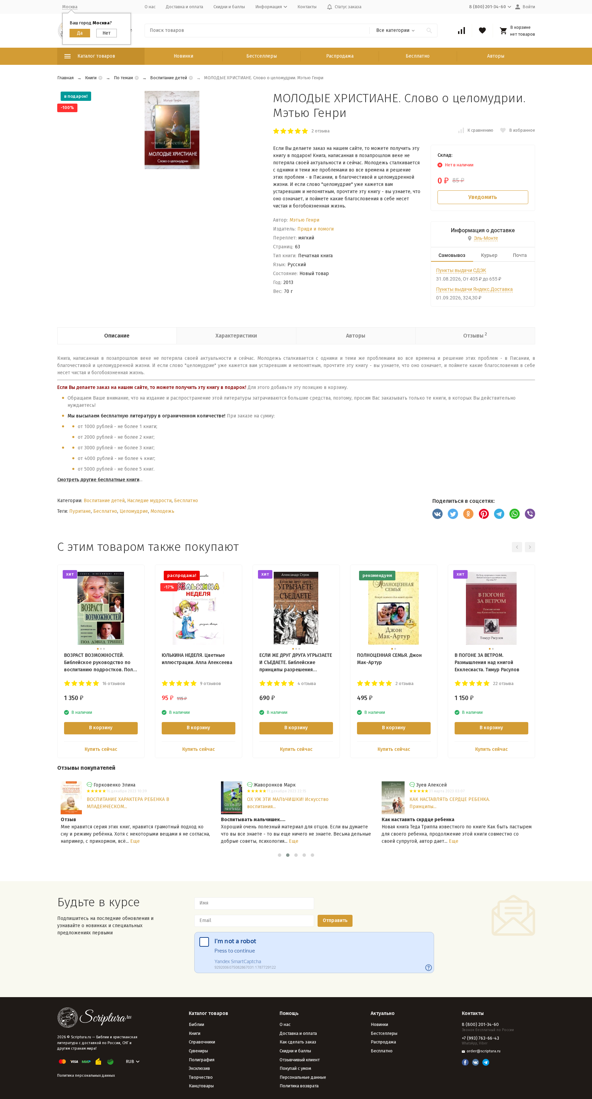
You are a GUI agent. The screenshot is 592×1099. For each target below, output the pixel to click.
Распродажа (340, 56)
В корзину (100, 728)
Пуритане (80, 511)
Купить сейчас (101, 749)
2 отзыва (320, 130)
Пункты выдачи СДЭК (461, 270)
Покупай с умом (295, 1068)
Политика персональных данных (86, 1075)
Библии (196, 1024)
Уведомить (482, 197)
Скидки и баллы (229, 6)
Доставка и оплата (184, 6)
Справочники (202, 1041)
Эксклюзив (199, 1068)
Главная (65, 77)
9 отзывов (210, 683)
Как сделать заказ (298, 1041)
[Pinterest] (484, 514)
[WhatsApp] (514, 514)
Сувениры (198, 1050)
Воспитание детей (168, 77)
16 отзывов (113, 683)
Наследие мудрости (149, 501)
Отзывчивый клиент (300, 1059)
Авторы (495, 56)
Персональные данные (303, 1077)
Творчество (201, 1077)
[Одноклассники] (468, 514)
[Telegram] (499, 514)
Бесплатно (418, 56)
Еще (135, 841)
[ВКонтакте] (437, 514)
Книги (91, 77)
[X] (453, 514)
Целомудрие (134, 511)
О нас (150, 6)
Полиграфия (201, 1059)
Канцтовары (201, 1085)
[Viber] (530, 514)
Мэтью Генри (304, 220)
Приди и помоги (315, 229)
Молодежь (162, 511)
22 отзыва (503, 683)
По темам (123, 77)
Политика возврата (299, 1085)
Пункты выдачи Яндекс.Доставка (474, 289)
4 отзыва (307, 683)
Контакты (307, 6)
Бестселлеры (261, 56)
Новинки (183, 56)
